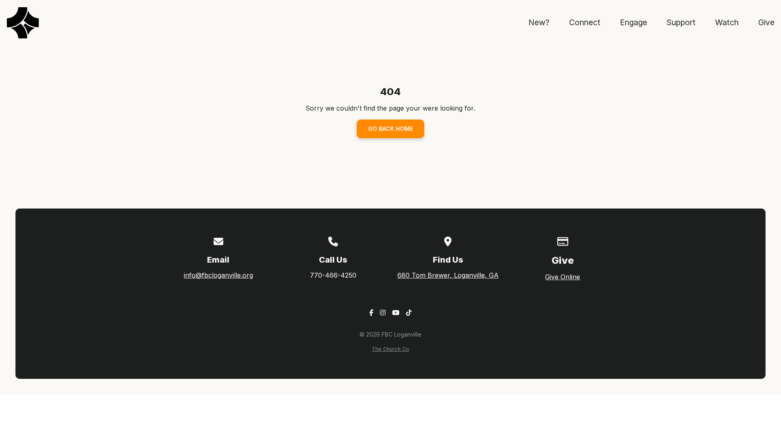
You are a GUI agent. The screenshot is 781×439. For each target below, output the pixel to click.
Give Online (562, 277)
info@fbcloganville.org (218, 275)
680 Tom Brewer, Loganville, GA (448, 275)
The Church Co (390, 349)
